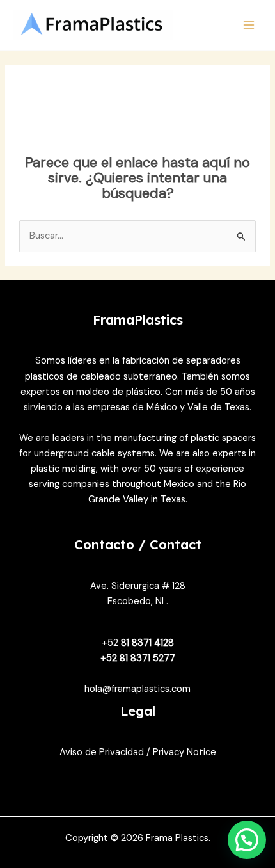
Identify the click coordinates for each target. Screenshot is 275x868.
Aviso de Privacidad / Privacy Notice (137, 752)
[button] (247, 840)
